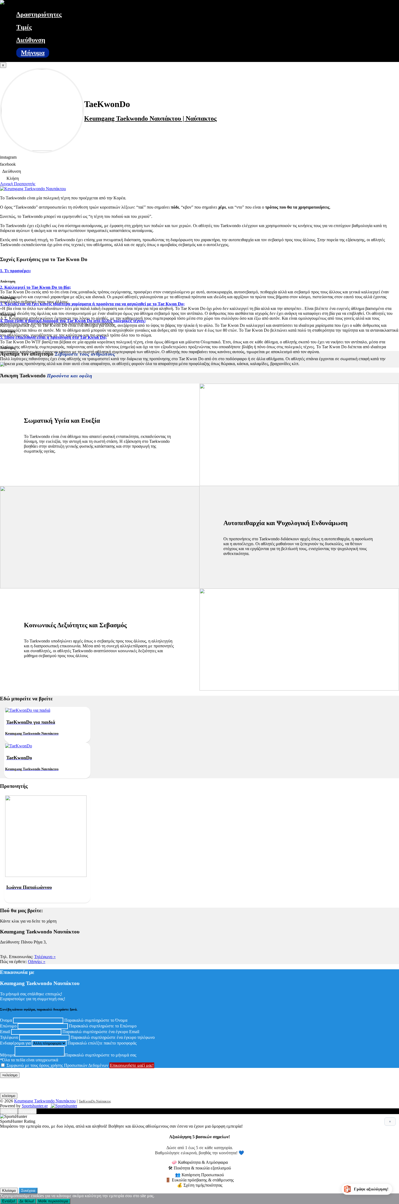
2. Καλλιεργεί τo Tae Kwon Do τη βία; (35, 287)
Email (5, 1031)
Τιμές (24, 27)
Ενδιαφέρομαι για (15, 1043)
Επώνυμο (8, 1026)
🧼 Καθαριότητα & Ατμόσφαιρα (200, 1162)
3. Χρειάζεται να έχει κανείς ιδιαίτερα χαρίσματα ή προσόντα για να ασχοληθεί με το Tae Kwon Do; (92, 304)
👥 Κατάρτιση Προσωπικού (199, 1174)
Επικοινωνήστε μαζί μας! (132, 1065)
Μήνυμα (33, 52)
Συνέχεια (28, 1191)
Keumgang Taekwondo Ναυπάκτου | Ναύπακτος (150, 118)
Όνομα (6, 1020)
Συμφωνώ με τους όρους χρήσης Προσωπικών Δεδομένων (57, 1065)
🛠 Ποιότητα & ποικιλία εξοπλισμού (199, 1168)
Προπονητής (24, 183)
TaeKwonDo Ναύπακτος (95, 1101)
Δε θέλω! (27, 1201)
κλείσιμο (8, 1096)
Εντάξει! (8, 1201)
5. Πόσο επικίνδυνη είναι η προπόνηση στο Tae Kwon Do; (53, 337)
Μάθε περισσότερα (53, 1201)
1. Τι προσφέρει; (15, 270)
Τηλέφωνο (9, 1037)
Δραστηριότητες (39, 14)
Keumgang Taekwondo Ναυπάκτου (45, 1101)
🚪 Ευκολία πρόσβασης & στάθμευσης (199, 1180)
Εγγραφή (27, 1111)
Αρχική (7, 183)
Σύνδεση (9, 1111)
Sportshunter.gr (35, 1105)
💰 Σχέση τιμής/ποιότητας (199, 1185)
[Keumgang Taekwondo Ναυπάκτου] (2, 3)
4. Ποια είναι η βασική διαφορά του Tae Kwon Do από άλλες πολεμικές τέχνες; (73, 320)
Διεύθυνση (30, 39)
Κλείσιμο (9, 1191)
